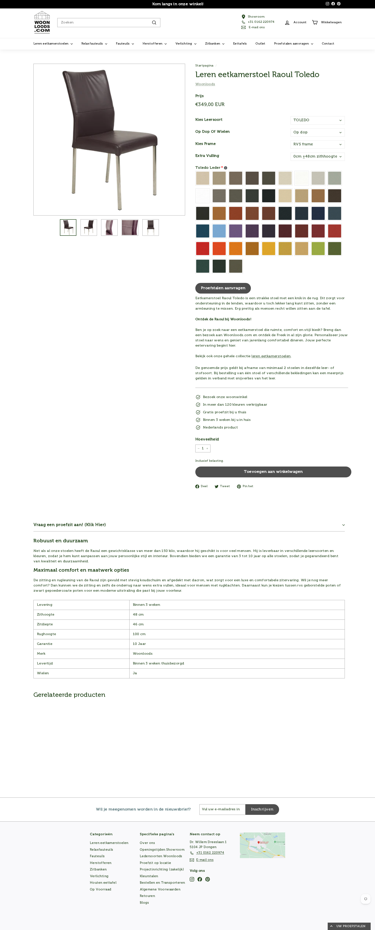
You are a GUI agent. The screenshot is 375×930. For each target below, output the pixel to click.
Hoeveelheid (207, 439)
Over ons (147, 843)
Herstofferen (153, 43)
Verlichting (184, 43)
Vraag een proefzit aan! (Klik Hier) (69, 525)
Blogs (144, 902)
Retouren (147, 896)
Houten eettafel (103, 882)
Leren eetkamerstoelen (51, 43)
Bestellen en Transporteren (162, 882)
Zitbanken (213, 43)
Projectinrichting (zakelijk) (162, 869)
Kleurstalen (149, 876)
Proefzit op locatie (155, 863)
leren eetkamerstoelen (271, 356)
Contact (328, 43)
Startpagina (204, 65)
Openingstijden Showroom (162, 849)
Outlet (260, 43)
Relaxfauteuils (92, 43)
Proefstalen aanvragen (292, 43)
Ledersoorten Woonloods (161, 856)
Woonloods (205, 84)
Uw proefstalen (350, 926)
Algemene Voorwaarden (160, 889)
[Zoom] (109, 139)
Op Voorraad (100, 889)
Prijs (199, 96)
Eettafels (240, 43)
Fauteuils (123, 43)
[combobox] (108, 22)
